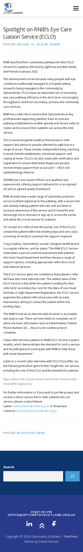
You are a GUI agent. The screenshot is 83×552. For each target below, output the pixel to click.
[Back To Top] (41, 526)
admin (55, 44)
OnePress (71, 536)
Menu (75, 8)
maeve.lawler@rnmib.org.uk (31, 406)
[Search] (72, 476)
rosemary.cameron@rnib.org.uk (36, 411)
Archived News (33, 433)
